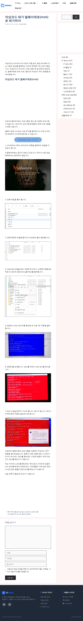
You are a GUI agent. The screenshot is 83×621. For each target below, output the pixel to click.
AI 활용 (44, 3)
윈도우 (66, 85)
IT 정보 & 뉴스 (45, 606)
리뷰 (64, 3)
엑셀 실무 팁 (44, 600)
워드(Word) (67, 105)
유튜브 (66, 81)
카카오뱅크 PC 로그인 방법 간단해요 (19, 514)
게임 (65, 71)
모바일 (66, 78)
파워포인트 (67, 109)
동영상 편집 (67, 88)
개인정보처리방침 (76, 617)
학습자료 (18, 8)
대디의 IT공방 (69, 597)
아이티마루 (68, 603)
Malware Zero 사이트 (28, 139)
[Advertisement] (28, 45)
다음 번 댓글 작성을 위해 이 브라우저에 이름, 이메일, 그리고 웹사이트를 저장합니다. (29, 570)
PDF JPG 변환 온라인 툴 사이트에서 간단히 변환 (22, 512)
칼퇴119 (67, 600)
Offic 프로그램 (67, 95)
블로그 (66, 74)
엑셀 (65, 102)
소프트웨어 (55, 3)
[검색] (76, 17)
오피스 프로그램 (30, 3)
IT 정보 (66, 64)
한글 (65, 98)
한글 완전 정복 (45, 597)
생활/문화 (73, 3)
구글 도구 (67, 112)
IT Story (17, 3)
